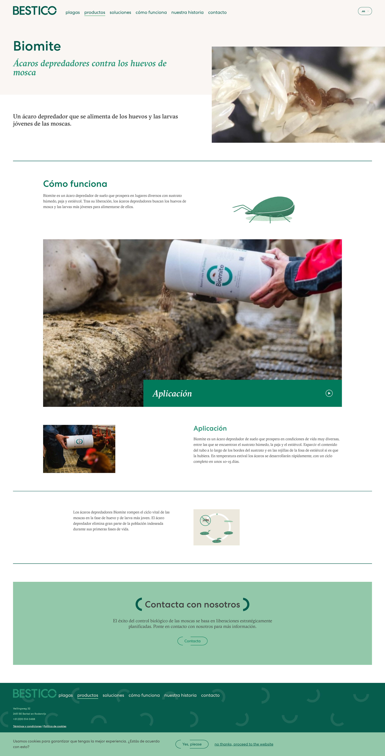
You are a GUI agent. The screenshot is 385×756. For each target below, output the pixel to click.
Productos (94, 12)
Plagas (73, 12)
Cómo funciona (151, 12)
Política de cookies (55, 726)
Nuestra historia (187, 12)
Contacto (217, 12)
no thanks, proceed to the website (244, 744)
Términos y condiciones (27, 726)
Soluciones (120, 12)
